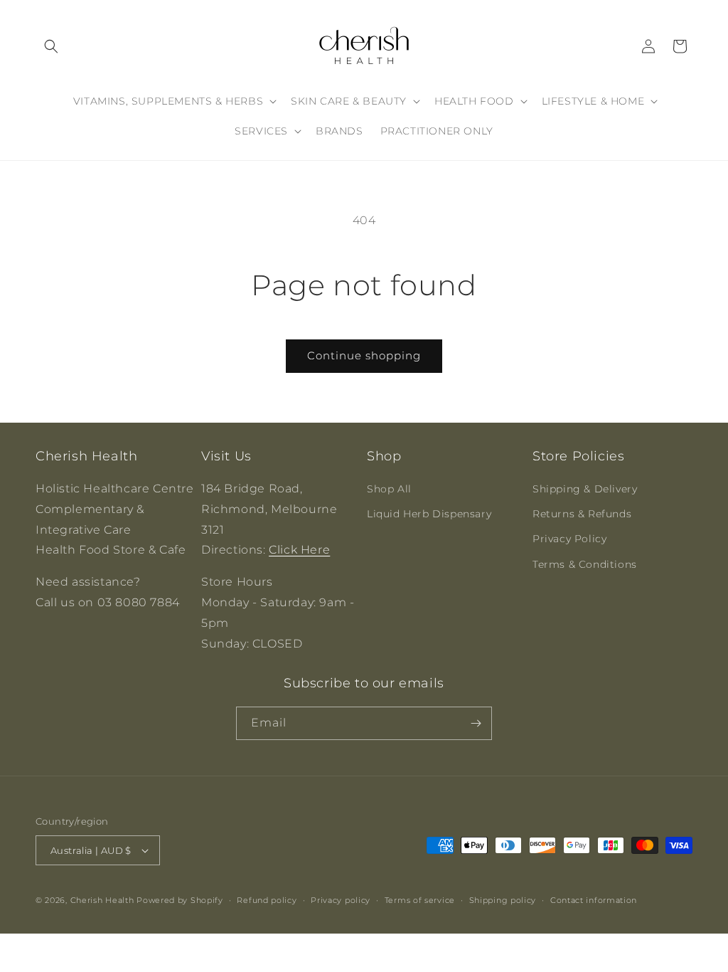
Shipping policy (503, 900)
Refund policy (266, 900)
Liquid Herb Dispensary (429, 513)
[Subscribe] (475, 723)
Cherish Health (102, 900)
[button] (51, 46)
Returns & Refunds (581, 513)
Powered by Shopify (179, 900)
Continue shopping (364, 355)
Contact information (593, 900)
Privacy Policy (569, 538)
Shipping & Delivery (584, 488)
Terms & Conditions (584, 564)
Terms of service (420, 900)
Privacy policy (340, 900)
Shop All (389, 488)
